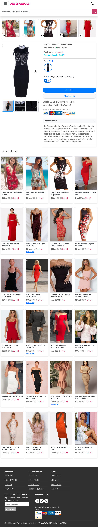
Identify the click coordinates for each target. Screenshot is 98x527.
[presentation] (2, 38)
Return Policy (33, 480)
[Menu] (5, 3)
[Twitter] (42, 501)
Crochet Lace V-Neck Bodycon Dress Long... (34, 448)
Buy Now (70, 90)
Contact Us (32, 475)
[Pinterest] (46, 501)
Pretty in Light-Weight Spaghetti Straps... (83, 296)
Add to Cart (70, 96)
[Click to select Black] (48, 67)
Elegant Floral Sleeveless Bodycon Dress (60, 194)
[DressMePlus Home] (20, 3)
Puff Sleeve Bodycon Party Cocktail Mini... (84, 346)
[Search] (94, 11)
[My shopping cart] (92, 3)
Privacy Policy (33, 485)
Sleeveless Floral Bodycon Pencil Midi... (84, 245)
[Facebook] (37, 501)
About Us (54, 489)
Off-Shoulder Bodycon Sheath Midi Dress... (58, 346)
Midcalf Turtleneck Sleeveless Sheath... (33, 296)
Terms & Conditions (36, 489)
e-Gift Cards (56, 475)
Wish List (8, 485)
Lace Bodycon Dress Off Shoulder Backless (10, 448)
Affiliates (54, 480)
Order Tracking (11, 480)
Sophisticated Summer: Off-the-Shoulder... (36, 397)
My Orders (9, 475)
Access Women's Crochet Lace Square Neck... (60, 245)
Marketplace (56, 485)
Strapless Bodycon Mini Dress (12, 396)
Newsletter (10, 489)
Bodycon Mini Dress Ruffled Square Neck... (11, 296)
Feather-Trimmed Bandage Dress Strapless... (60, 296)
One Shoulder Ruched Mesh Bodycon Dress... (85, 397)
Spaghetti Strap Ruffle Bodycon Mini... (10, 346)
